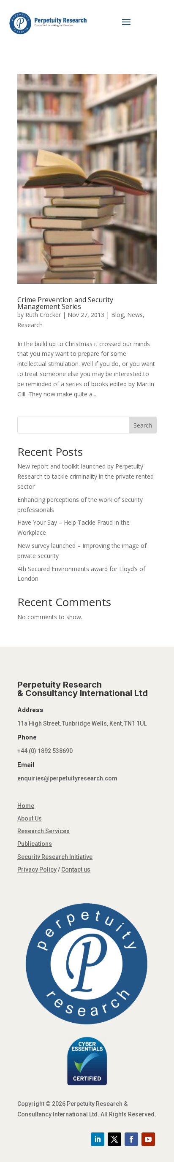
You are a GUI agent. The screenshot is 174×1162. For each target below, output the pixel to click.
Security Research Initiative (54, 856)
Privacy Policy (37, 869)
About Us (29, 818)
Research (30, 325)
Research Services (43, 831)
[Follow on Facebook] (131, 1139)
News (135, 315)
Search (142, 425)
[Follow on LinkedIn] (97, 1139)
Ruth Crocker (43, 315)
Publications (34, 843)
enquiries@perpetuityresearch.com (67, 778)
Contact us (75, 869)
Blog (117, 315)
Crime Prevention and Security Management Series (65, 303)
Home (25, 805)
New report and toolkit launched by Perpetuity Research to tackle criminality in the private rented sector (85, 476)
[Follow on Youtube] (148, 1139)
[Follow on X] (114, 1139)
